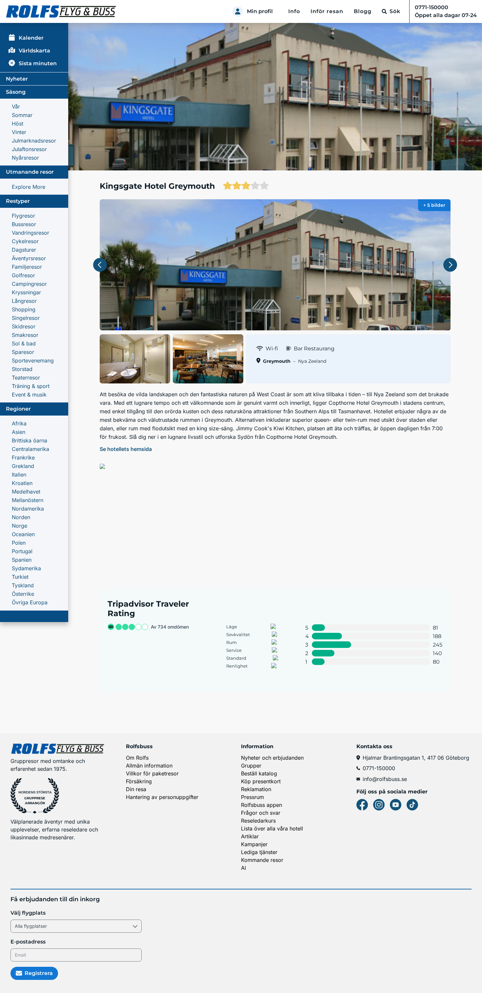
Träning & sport (31, 386)
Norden (21, 517)
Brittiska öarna (29, 440)
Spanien (21, 559)
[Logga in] (237, 11)
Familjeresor (27, 266)
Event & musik (29, 394)
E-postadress (28, 942)
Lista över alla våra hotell (272, 828)
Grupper (251, 765)
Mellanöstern (27, 500)
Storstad (22, 369)
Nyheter (17, 79)
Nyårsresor (25, 157)
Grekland (23, 466)
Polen (19, 542)
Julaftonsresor (29, 149)
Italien (19, 474)
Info (294, 11)
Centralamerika (30, 449)
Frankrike (23, 457)
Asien (18, 432)
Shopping (23, 309)
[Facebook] (362, 804)
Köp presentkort (261, 781)
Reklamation (256, 789)
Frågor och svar (260, 812)
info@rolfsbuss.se (385, 779)
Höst (17, 123)
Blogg (363, 11)
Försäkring (139, 781)
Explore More (28, 187)
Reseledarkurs (258, 820)
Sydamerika (26, 568)
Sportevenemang (33, 360)
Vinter (19, 132)
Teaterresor (26, 377)
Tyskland (23, 585)
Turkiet (20, 577)
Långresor (24, 301)
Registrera (39, 973)
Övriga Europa (30, 602)
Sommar (22, 115)
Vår (16, 106)
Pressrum (252, 797)
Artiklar (250, 836)
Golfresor (23, 275)
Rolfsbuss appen (261, 805)
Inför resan (327, 11)
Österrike (23, 594)
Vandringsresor (30, 232)
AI (243, 868)
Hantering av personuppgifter (162, 797)
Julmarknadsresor (34, 140)
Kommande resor (262, 860)
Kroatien (22, 483)
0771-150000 (379, 768)
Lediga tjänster (259, 852)
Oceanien (23, 534)
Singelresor (26, 318)
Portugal (22, 551)
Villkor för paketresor (152, 773)
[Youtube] (395, 804)
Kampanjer (254, 844)
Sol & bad (24, 343)
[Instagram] (379, 804)
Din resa (136, 789)
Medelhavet (26, 491)
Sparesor (23, 352)
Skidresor (23, 326)
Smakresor (25, 335)
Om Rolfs (137, 757)
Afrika (19, 423)
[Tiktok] (412, 804)
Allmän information (149, 765)
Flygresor (23, 215)
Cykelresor (25, 241)
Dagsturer (24, 249)
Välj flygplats (28, 913)
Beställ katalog (259, 773)
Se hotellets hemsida (126, 449)
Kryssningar (26, 292)
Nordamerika (28, 508)
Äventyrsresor (29, 258)
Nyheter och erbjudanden (272, 757)
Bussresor (24, 224)
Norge (19, 525)
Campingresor (29, 284)
